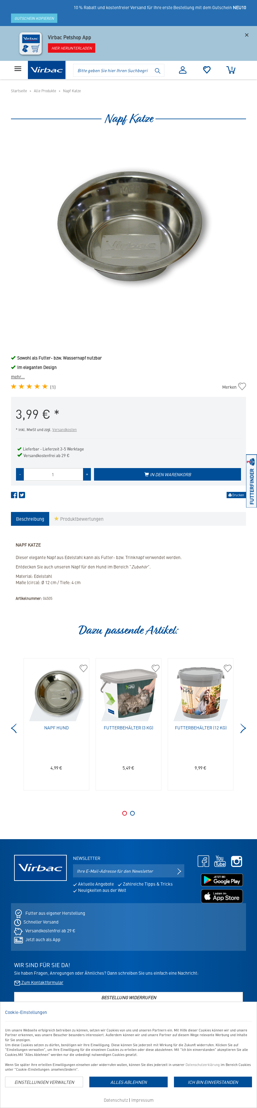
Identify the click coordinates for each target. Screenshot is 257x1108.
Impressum (142, 1100)
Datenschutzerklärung (203, 1064)
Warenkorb (232, 68)
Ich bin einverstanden (213, 1082)
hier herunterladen (71, 48)
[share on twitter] (22, 496)
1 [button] (124, 813)
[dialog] (128, 1055)
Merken (233, 386)
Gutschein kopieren (34, 18)
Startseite (19, 90)
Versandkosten (64, 429)
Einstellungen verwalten (44, 1082)
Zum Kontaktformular (41, 982)
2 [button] (132, 813)
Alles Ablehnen (128, 1082)
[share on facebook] (14, 496)
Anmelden (183, 70)
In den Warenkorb (170, 474)
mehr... (18, 376)
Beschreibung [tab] (30, 518)
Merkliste (207, 70)
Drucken (238, 495)
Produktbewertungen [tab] (81, 518)
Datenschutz (116, 1100)
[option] (128, 229)
